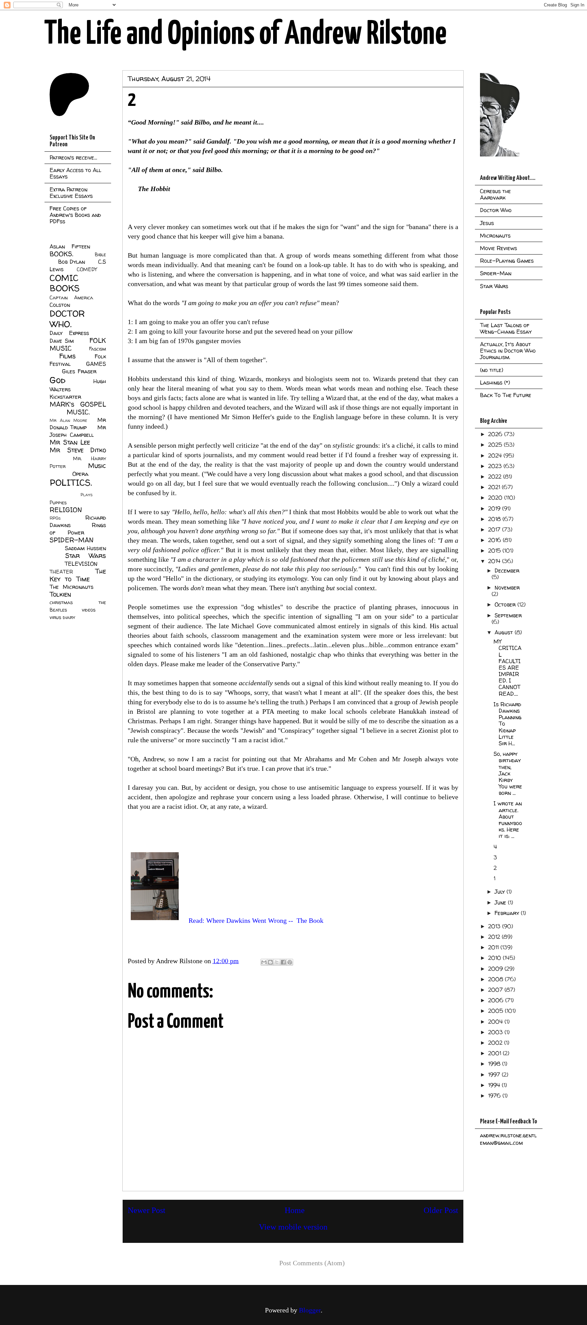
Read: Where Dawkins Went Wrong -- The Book (256, 920)
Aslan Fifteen (70, 246)
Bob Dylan (71, 261)
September (508, 615)
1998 (495, 1063)
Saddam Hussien (85, 548)
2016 (495, 540)
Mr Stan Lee (70, 442)
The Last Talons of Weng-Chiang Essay (506, 328)
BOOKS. (61, 253)
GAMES (96, 364)
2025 (496, 444)
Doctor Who (496, 210)
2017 (495, 529)
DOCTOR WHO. (67, 318)
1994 (495, 1085)
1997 (495, 1074)
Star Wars (85, 555)
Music (97, 465)
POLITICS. (71, 482)
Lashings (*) (495, 382)
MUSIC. (78, 412)
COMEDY (87, 269)
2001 (495, 1053)
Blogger (310, 1310)
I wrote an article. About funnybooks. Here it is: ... (508, 820)
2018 (495, 519)
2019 (495, 508)
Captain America (71, 297)
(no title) (491, 370)
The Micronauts (71, 587)
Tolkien (60, 594)
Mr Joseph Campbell (78, 431)
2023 (495, 466)
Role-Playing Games (507, 260)
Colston (60, 305)
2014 (495, 561)
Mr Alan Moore (68, 420)
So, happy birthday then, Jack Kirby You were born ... (508, 773)
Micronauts (495, 235)
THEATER (61, 571)
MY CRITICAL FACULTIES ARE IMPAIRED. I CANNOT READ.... (507, 667)
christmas (61, 602)
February (508, 913)
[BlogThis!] (270, 962)
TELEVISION (81, 563)
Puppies (58, 502)
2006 (496, 1000)
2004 (496, 1021)
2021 (495, 487)
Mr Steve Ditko (78, 450)
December (507, 570)
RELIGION (66, 509)
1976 (495, 1095)
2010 (495, 958)
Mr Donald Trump (78, 423)
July (500, 891)
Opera (80, 474)
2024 (495, 455)
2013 (495, 926)
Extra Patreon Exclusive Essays (71, 193)
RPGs (55, 518)
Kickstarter (65, 396)
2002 (496, 1042)
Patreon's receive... (73, 157)
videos (88, 609)
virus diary (62, 617)
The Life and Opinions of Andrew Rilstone (245, 35)
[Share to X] (276, 962)
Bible (100, 254)
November (507, 587)
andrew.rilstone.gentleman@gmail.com (508, 1139)
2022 (495, 476)
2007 (496, 989)
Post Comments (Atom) (312, 1263)
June (501, 902)
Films (67, 356)
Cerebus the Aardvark (495, 194)
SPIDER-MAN (71, 540)
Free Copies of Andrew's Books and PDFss (75, 215)
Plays (86, 495)
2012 (495, 936)
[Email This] (264, 962)
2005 (496, 1010)
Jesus (487, 223)
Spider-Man (495, 273)
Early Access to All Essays (75, 173)
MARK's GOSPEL (78, 404)
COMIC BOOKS (64, 283)
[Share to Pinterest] (289, 962)
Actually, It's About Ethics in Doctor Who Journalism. (508, 350)
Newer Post (146, 1210)
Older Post (441, 1210)
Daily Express (69, 333)
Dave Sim (62, 340)
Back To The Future (505, 395)
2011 (494, 947)
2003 (496, 1032)
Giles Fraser (79, 371)
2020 (496, 497)
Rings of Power (78, 528)
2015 (495, 550)
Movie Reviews (498, 248)
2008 (496, 979)
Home (295, 1210)
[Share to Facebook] (283, 962)
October (506, 604)
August (505, 632)
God (58, 380)
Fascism (97, 349)
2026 (496, 434)
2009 (496, 968)
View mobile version (293, 1227)
